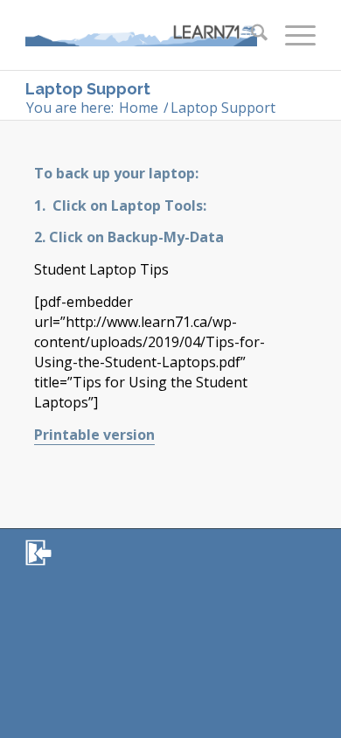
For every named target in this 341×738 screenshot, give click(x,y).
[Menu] (292, 35)
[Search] (250, 35)
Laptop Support (87, 89)
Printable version (94, 434)
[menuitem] (250, 35)
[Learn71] (141, 35)
